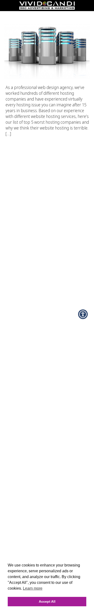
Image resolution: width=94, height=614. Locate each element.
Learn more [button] (32, 588)
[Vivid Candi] (47, 8)
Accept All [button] (47, 601)
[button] (83, 314)
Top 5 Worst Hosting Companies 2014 (47, 14)
